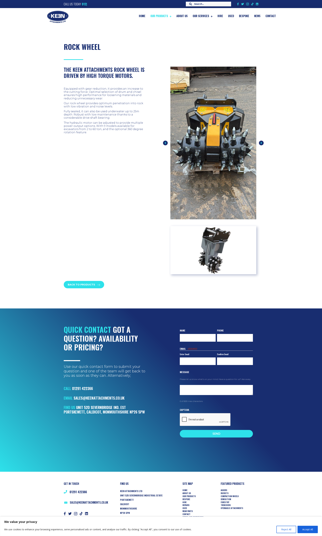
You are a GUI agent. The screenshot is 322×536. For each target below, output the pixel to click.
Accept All (307, 529)
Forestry (225, 502)
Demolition (226, 499)
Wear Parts (187, 511)
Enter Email (184, 354)
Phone (220, 330)
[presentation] (205, 419)
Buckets (225, 493)
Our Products (189, 496)
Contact (186, 514)
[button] (165, 143)
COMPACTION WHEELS (230, 496)
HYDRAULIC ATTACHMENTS (232, 508)
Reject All (286, 529)
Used (184, 508)
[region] (161, 526)
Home (184, 490)
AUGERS (224, 490)
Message (184, 372)
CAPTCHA (184, 409)
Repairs (186, 505)
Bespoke (186, 499)
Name (182, 330)
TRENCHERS (226, 505)
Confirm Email (222, 354)
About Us (186, 493)
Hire (184, 502)
